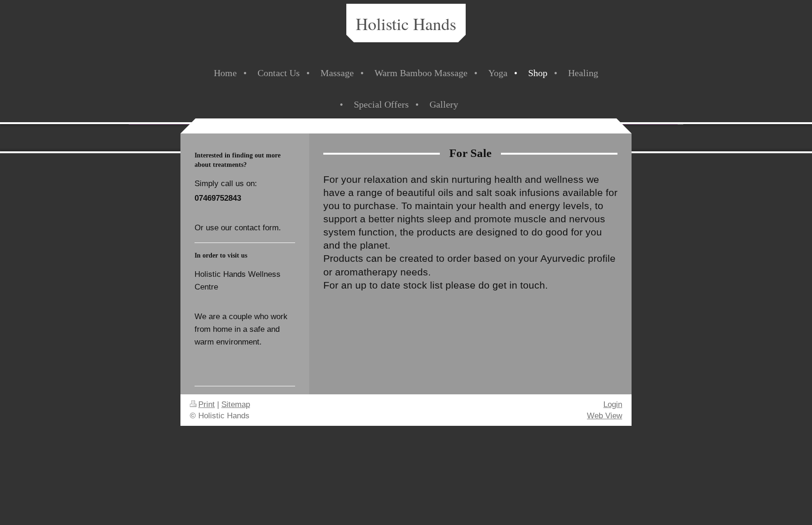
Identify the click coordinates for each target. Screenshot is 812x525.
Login (612, 404)
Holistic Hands (406, 23)
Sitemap (235, 404)
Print (206, 404)
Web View (604, 415)
